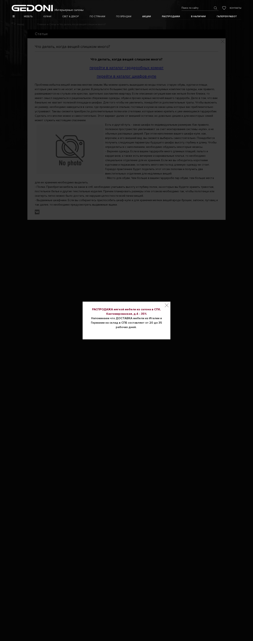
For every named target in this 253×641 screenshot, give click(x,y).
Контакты (235, 8)
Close (167, 305)
